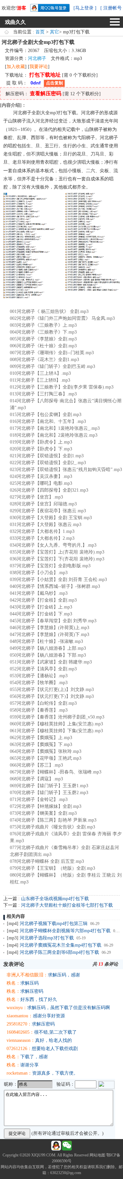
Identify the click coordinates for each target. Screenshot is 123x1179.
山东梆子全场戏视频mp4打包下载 (55, 898)
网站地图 (97, 1155)
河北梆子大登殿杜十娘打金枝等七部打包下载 (67, 905)
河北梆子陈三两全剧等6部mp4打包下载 (59, 952)
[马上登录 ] (84, 8)
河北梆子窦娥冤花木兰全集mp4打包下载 (60, 945)
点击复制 (54, 83)
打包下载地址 (45, 75)
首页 (40, 31)
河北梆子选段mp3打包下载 (47, 937)
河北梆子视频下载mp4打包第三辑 (54, 923)
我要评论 (39, 66)
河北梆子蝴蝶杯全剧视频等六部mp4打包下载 (65, 930)
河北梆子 (37, 58)
